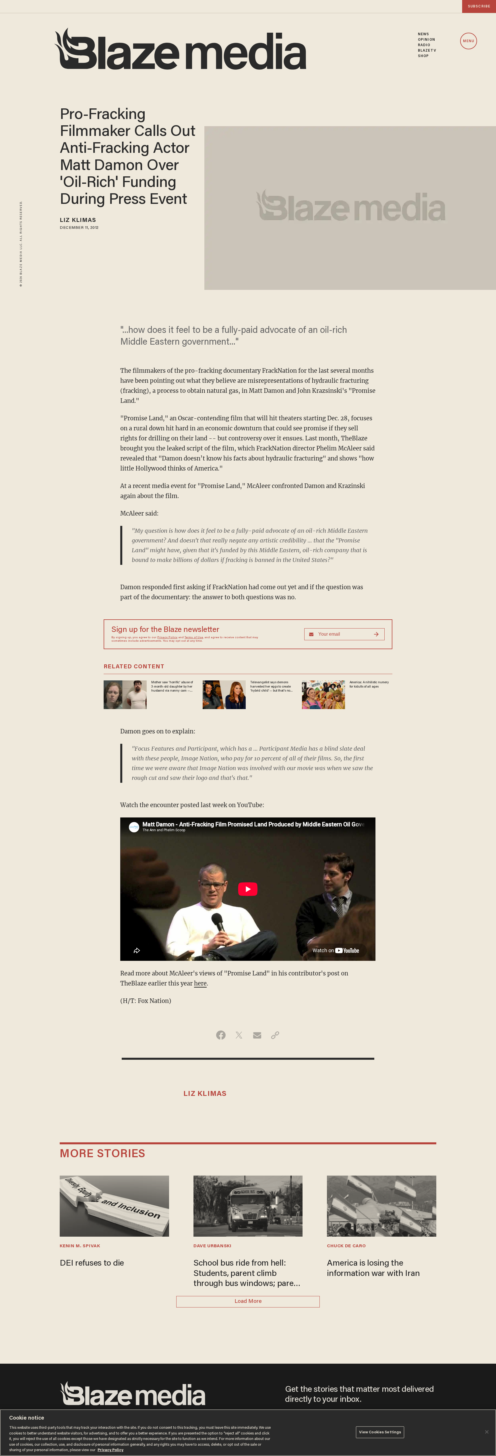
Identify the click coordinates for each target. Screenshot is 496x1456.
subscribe (479, 6)
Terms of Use (194, 637)
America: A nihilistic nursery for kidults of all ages (369, 684)
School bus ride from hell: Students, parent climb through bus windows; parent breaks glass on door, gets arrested (247, 1274)
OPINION (426, 40)
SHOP (423, 56)
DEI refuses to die (92, 1263)
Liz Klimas (78, 220)
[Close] (486, 1432)
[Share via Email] (257, 1035)
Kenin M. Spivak (80, 1246)
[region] (248, 1432)
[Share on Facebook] (221, 1035)
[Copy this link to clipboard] (275, 1035)
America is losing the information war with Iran (373, 1268)
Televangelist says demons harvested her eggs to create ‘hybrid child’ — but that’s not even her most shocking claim (271, 687)
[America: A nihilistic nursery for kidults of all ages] (323, 694)
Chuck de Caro (346, 1246)
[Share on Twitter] (239, 1035)
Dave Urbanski (212, 1246)
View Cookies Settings (380, 1432)
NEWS (423, 34)
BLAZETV (427, 50)
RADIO (424, 45)
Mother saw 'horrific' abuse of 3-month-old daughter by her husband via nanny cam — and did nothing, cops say (172, 687)
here (200, 983)
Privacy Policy (167, 637)
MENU (468, 41)
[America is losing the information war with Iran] (381, 1205)
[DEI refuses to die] (114, 1205)
